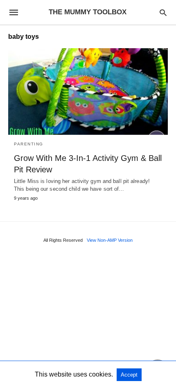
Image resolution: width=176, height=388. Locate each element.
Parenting (28, 144)
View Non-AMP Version (110, 240)
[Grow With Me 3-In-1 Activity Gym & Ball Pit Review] (88, 91)
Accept (129, 375)
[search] (163, 12)
